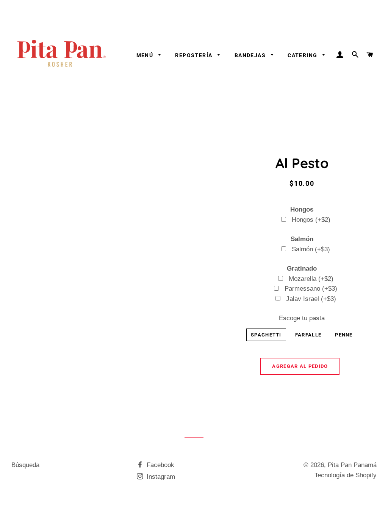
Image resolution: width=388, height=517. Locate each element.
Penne (344, 335)
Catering (303, 55)
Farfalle (308, 335)
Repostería (194, 55)
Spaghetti (266, 335)
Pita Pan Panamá (352, 465)
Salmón (302, 239)
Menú (145, 55)
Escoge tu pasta (302, 318)
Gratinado (302, 268)
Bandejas (251, 55)
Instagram (160, 476)
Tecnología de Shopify (345, 475)
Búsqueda (25, 465)
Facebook (159, 465)
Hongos (301, 209)
